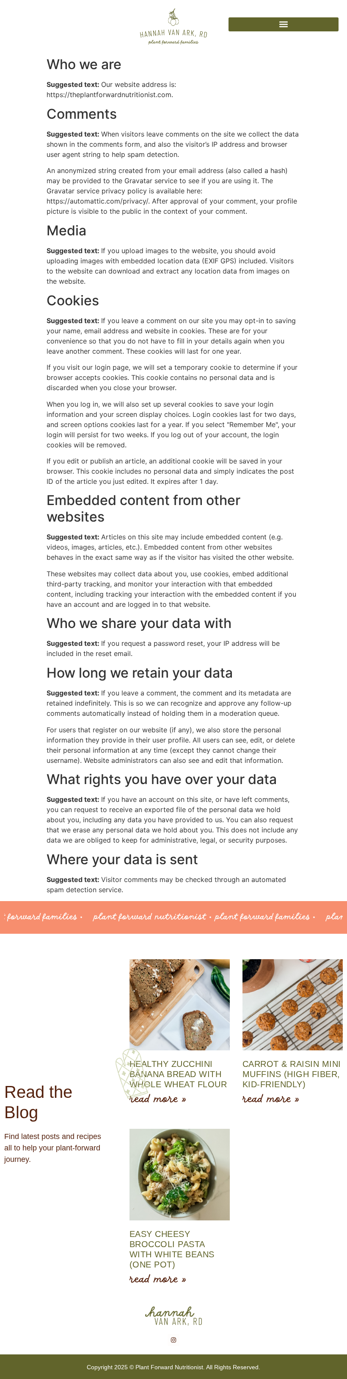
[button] (284, 24)
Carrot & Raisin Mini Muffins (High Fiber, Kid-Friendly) (291, 1074)
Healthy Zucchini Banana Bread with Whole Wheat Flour (178, 1074)
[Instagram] (173, 1340)
